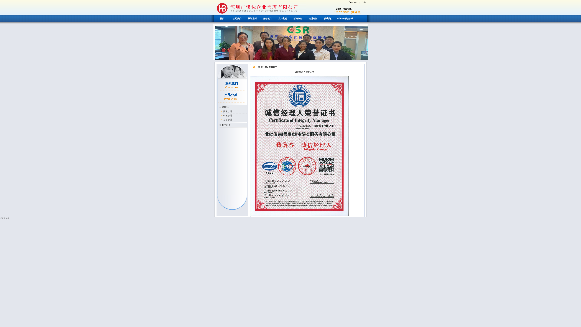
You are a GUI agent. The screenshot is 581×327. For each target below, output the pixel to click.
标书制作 (226, 125)
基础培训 (227, 120)
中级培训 (227, 115)
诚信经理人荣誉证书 (267, 67)
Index (364, 2)
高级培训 (227, 111)
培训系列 (226, 107)
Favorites (352, 2)
